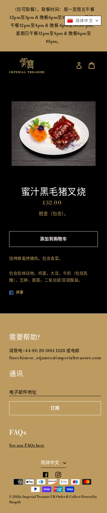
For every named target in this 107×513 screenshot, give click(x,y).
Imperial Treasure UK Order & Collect (51, 497)
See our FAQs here (27, 445)
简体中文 (50, 463)
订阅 (55, 408)
